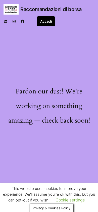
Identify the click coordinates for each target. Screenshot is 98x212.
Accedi (46, 21)
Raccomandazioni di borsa (50, 9)
